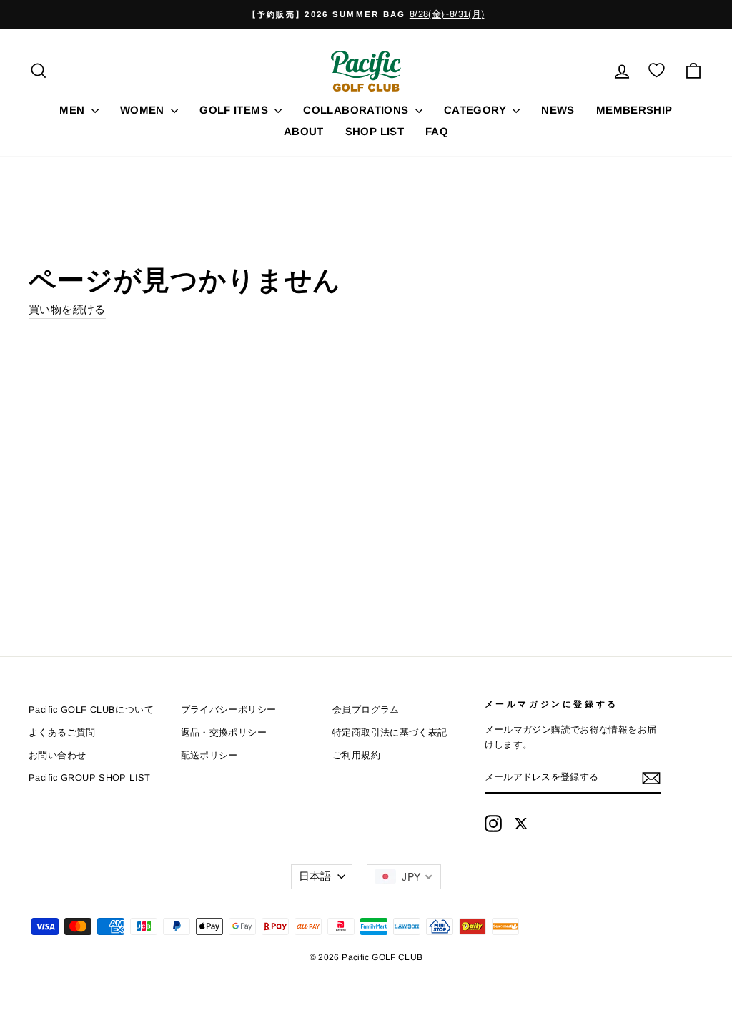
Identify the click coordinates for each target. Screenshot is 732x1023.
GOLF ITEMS (235, 110)
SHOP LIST (374, 131)
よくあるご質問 (62, 732)
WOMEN (143, 110)
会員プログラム (366, 709)
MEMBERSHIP (634, 110)
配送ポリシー (209, 755)
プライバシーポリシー (229, 709)
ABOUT (304, 131)
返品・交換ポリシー (224, 732)
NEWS (558, 110)
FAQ (436, 131)
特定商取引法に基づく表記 (389, 732)
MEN (73, 110)
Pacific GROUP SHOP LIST (90, 777)
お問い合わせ (57, 755)
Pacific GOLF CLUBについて (91, 709)
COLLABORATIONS (357, 110)
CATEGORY (476, 110)
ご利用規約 (356, 755)
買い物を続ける (67, 309)
